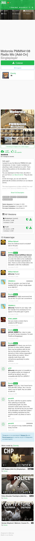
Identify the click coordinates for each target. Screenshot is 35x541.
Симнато (7, 152)
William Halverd (13, 241)
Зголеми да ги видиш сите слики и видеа (17, 146)
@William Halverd (14, 255)
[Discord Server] (11, 75)
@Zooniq (11, 274)
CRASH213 (11, 281)
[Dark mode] (29, 7)
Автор (15, 252)
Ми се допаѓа (18, 152)
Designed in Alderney (7, 533)
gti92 (9, 368)
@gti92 (10, 385)
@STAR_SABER (13, 332)
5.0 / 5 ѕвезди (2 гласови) (7, 156)
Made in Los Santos (7, 535)
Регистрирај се (7, 437)
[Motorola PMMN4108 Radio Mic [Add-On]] (17, 118)
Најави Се (24, 435)
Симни (19, 62)
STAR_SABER (12, 319)
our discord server (17, 175)
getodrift (11, 398)
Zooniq (13, 73)
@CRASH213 (12, 296)
